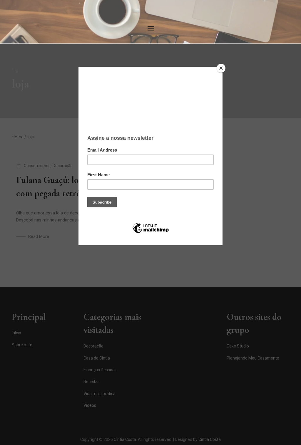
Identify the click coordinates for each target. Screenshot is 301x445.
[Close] (221, 68)
